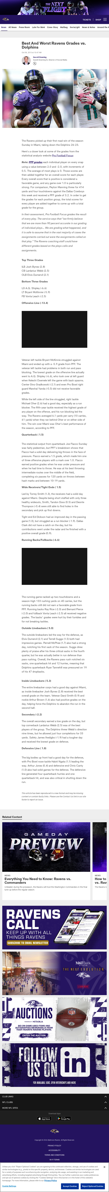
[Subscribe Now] (54, 927)
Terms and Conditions (54, 1155)
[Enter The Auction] (54, 1019)
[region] (54, 1177)
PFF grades (35, 162)
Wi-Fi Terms (55, 1160)
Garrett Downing (39, 57)
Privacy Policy (54, 1146)
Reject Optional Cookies (92, 1186)
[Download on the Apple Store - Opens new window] (44, 1118)
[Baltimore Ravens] (54, 1132)
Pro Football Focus (62, 155)
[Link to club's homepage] (5, 18)
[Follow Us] (54, 1065)
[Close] (104, 1167)
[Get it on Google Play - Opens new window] (64, 1119)
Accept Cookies (70, 1186)
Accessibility (54, 1150)
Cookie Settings (9, 1186)
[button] (54, 329)
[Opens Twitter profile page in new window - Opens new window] (34, 63)
